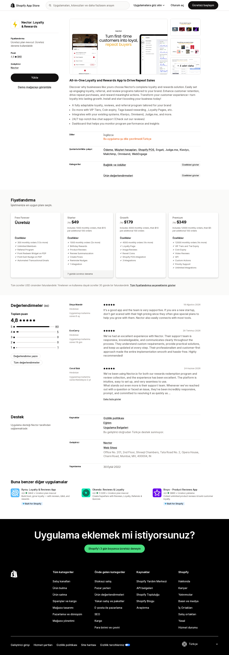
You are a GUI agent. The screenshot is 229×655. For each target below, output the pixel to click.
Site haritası (88, 645)
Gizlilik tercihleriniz (112, 645)
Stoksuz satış (103, 581)
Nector (15, 67)
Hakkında (184, 581)
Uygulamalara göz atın (148, 5)
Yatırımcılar (185, 594)
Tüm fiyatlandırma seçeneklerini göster (153, 285)
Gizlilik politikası (113, 418)
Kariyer (182, 588)
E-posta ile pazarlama (108, 607)
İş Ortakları (185, 607)
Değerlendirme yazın (26, 356)
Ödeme (108, 149)
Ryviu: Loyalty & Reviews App (38, 489)
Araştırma (142, 607)
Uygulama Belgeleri (115, 427)
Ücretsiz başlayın (203, 5)
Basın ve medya (188, 601)
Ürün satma (60, 594)
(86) (19, 56)
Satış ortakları (187, 614)
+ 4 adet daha (185, 65)
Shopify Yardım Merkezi (151, 581)
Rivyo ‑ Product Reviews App (180, 489)
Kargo (98, 620)
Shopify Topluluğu (147, 594)
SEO (97, 614)
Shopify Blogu (145, 601)
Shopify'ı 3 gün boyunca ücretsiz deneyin (115, 548)
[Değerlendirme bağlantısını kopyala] (84, 304)
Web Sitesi (110, 447)
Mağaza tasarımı (63, 607)
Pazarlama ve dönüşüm (67, 614)
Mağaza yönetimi (63, 620)
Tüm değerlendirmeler (27, 362)
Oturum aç (177, 5)
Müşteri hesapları (126, 149)
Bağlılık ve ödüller (114, 165)
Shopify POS (146, 149)
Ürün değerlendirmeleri (118, 175)
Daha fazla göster (112, 399)
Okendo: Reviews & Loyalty (108, 489)
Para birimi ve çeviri (107, 627)
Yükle (34, 77)
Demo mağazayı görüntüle (34, 87)
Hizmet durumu (188, 627)
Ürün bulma (60, 588)
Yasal (181, 620)
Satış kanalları (61, 581)
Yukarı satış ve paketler (109, 601)
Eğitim (107, 423)
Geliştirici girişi (20, 645)
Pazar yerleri (103, 588)
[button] (43, 497)
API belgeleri (144, 588)
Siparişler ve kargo (65, 601)
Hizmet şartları (43, 645)
